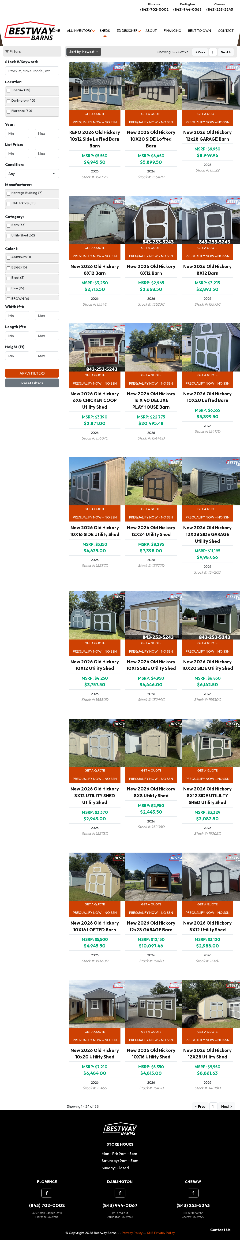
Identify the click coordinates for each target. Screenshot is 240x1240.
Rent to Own (199, 31)
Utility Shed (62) (23, 235)
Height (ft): (15, 346)
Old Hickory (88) (23, 203)
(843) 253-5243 (219, 9)
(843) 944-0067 (187, 9)
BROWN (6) (20, 299)
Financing (172, 31)
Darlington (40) (23, 100)
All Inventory (79, 31)
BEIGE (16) (19, 267)
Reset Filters (32, 383)
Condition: (14, 164)
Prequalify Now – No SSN (95, 122)
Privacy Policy (132, 1233)
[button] (46, 1193)
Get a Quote (95, 114)
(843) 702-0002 (154, 9)
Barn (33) (18, 225)
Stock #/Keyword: (21, 61)
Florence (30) (21, 111)
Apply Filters (32, 373)
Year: (10, 124)
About (151, 31)
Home (55, 31)
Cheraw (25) (20, 90)
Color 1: (11, 248)
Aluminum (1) (21, 257)
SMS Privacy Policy (161, 1233)
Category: (14, 216)
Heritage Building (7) (26, 193)
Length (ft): (15, 326)
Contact (226, 31)
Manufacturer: (18, 184)
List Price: (14, 144)
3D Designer (127, 31)
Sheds (105, 31)
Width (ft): (14, 306)
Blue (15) (17, 288)
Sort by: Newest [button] (82, 52)
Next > (226, 52)
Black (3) (17, 277)
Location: (13, 81)
